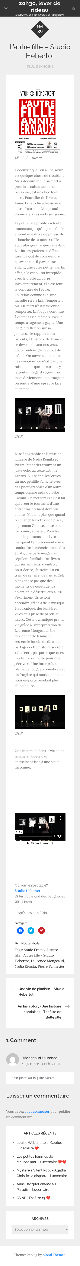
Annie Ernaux (34, 950)
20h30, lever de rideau (40, 6)
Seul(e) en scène (40, 66)
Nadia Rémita (25, 966)
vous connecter (37, 1111)
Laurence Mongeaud (47, 961)
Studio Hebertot (28, 891)
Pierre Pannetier (51, 966)
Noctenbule (30, 943)
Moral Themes (54, 1255)
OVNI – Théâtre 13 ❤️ (33, 1198)
